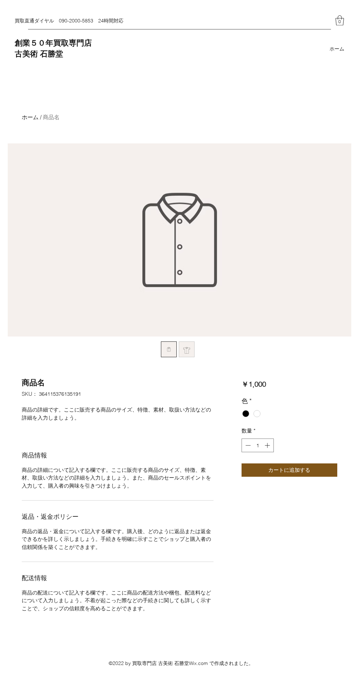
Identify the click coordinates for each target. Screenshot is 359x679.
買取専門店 (72, 43)
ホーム (30, 117)
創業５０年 (34, 43)
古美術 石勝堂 (39, 54)
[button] (340, 20)
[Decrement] (247, 445)
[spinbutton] (257, 445)
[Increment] (268, 445)
